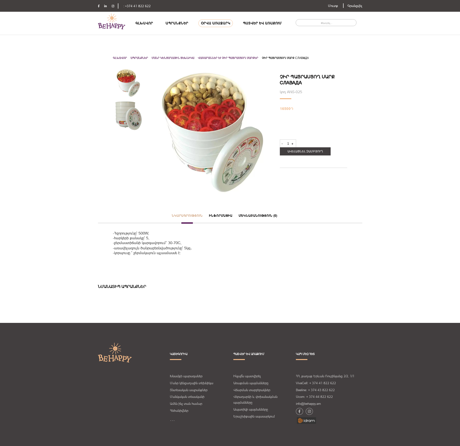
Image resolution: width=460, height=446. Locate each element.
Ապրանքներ (139, 58)
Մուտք (333, 6)
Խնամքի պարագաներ (186, 376)
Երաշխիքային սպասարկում (254, 416)
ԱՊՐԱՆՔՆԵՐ (177, 23)
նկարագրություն (187, 215)
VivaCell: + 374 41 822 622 (316, 383)
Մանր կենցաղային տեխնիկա (173, 58)
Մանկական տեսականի (187, 397)
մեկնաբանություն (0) (258, 215)
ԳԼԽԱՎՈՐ (144, 23)
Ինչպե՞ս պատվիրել (247, 376)
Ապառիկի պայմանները (250, 409)
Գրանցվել (354, 6)
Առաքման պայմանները (250, 383)
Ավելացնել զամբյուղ (305, 151)
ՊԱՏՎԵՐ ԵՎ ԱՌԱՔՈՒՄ (262, 23)
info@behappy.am (308, 404)
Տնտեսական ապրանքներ (188, 390)
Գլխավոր (120, 58)
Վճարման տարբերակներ (251, 390)
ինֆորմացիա (220, 215)
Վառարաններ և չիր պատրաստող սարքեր (228, 58)
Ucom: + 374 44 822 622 (314, 397)
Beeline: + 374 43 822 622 (315, 390)
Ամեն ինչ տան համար (186, 404)
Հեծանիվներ (179, 410)
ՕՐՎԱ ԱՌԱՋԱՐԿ (215, 23)
